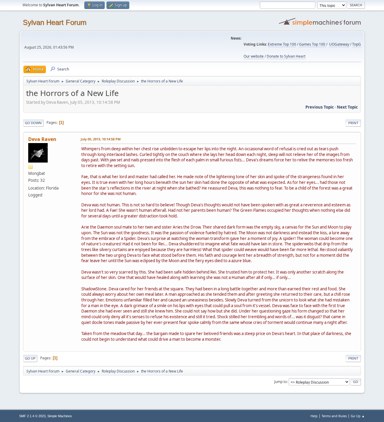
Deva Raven (42, 139)
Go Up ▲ (358, 416)
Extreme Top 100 (282, 44)
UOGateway (339, 44)
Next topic (347, 107)
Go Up (30, 358)
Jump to (280, 381)
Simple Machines (59, 416)
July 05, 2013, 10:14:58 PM (101, 139)
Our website (254, 56)
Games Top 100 (312, 44)
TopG (356, 44)
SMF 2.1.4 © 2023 (32, 416)
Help (314, 416)
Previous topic (319, 107)
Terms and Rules (334, 416)
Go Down (33, 123)
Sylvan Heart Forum (54, 22)
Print (353, 123)
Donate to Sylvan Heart (286, 56)
